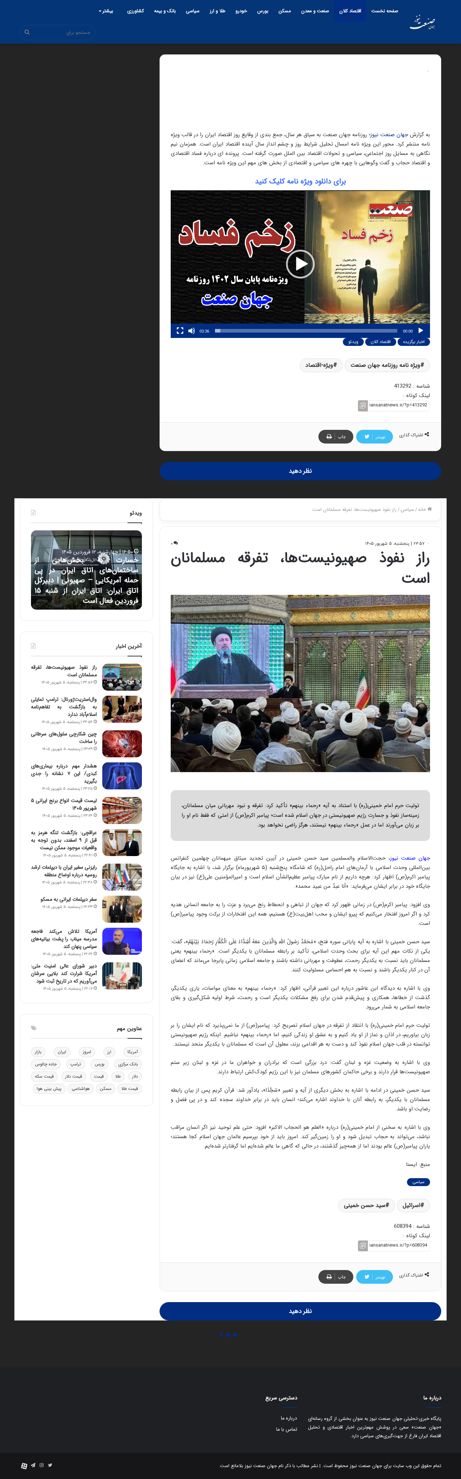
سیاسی (193, 11)
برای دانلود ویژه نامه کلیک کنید (300, 181)
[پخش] (420, 330)
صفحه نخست (384, 11)
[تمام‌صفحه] (180, 330)
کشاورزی (135, 11)
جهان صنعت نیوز (389, 134)
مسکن (284, 11)
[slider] (306, 331)
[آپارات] (24, 1466)
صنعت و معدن (315, 11)
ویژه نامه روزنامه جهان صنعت (385, 365)
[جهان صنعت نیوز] (422, 21)
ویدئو (353, 341)
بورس (262, 11)
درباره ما (289, 1418)
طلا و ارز (217, 11)
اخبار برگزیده (414, 341)
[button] (300, 264)
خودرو (241, 11)
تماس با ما (286, 1429)
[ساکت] (191, 330)
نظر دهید (300, 471)
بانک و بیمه (165, 11)
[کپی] (363, 405)
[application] (300, 264)
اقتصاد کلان (350, 11)
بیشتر (107, 11)
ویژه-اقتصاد (319, 365)
